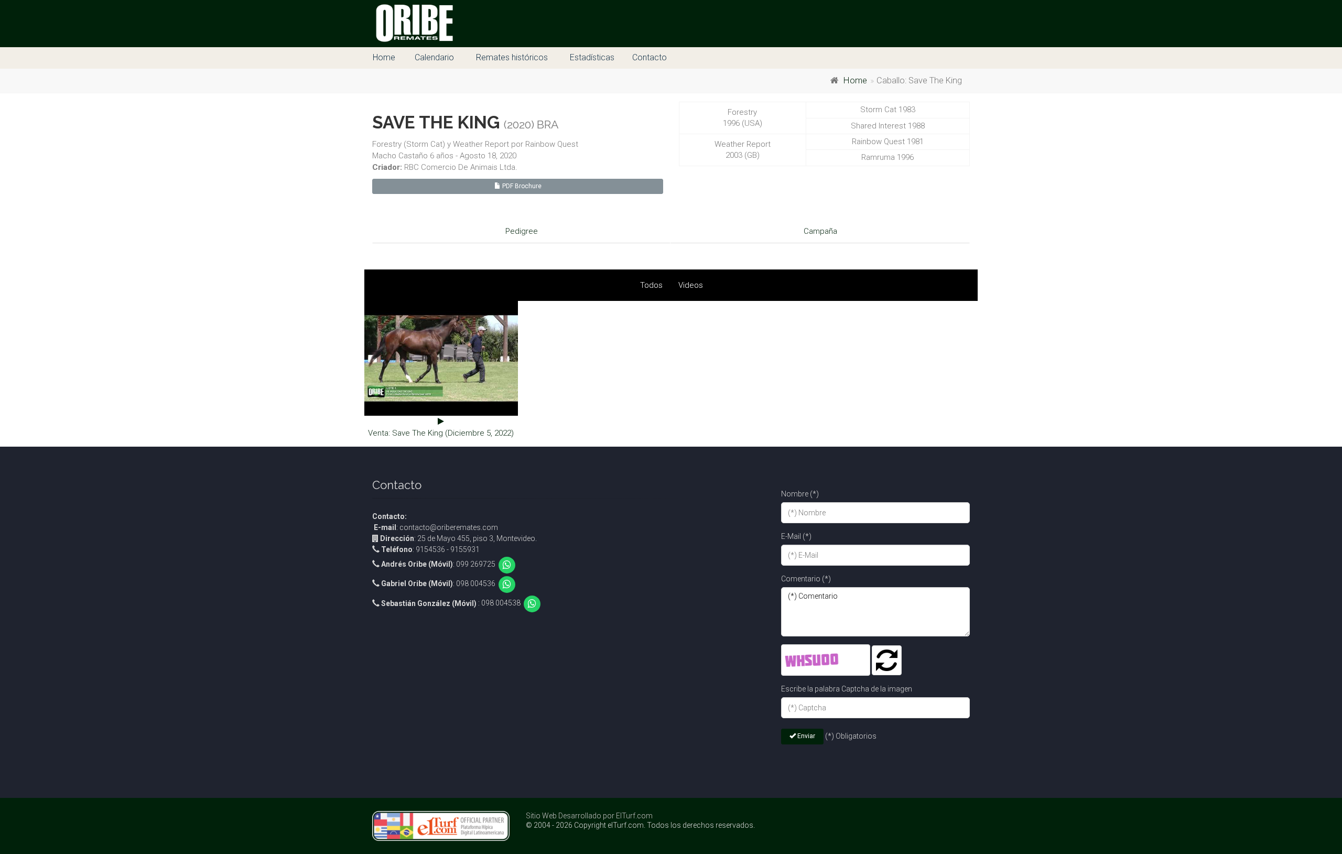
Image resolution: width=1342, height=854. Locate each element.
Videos (690, 285)
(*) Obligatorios (850, 736)
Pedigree (521, 231)
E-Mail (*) (796, 536)
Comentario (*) (806, 579)
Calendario (434, 57)
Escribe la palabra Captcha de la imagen (846, 689)
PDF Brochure (521, 186)
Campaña (820, 231)
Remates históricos (512, 57)
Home (384, 57)
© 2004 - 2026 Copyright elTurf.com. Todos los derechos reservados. (640, 825)
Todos (651, 285)
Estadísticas (592, 57)
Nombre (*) (800, 494)
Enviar (805, 736)
